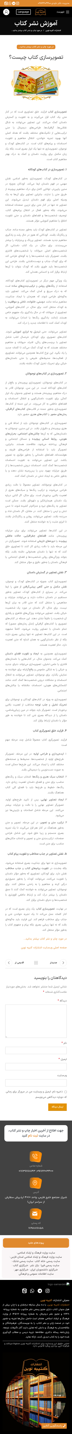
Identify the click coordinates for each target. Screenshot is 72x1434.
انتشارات (64, 1305)
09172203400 (44, 3)
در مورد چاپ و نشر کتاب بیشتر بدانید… (45, 939)
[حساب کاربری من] (6, 11)
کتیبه (57, 1305)
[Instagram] (17, 3)
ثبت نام (33, 1135)
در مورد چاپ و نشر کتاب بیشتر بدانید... (26, 30)
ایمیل (63, 1059)
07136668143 (27, 1171)
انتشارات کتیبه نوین (53, 30)
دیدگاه (62, 1001)
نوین (50, 1305)
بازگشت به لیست (36, 962)
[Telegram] (13, 3)
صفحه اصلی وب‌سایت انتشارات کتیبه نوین (44, 948)
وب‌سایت (62, 1076)
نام (64, 1043)
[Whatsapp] (10, 3)
